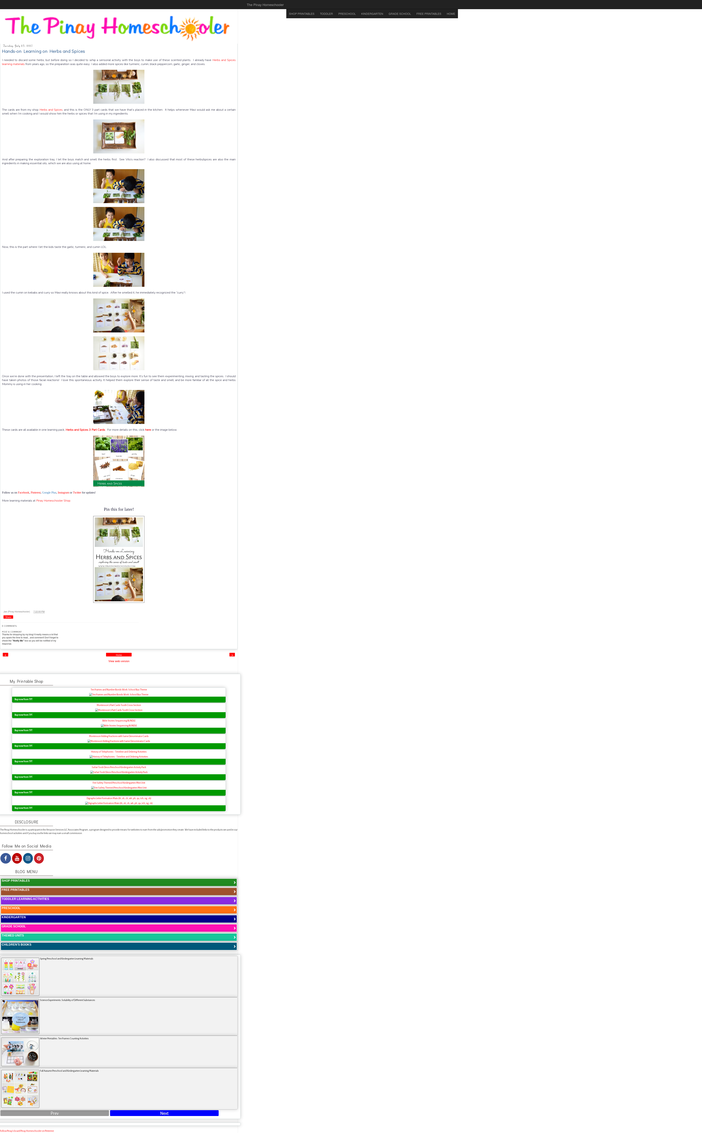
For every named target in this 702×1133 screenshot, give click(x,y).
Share (8, 617)
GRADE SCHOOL (400, 14)
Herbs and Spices (51, 110)
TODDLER (326, 14)
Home (119, 655)
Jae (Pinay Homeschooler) (17, 611)
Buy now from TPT (24, 699)
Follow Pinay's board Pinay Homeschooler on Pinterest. (27, 1131)
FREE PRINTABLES (428, 14)
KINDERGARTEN (372, 14)
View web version (118, 661)
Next (164, 1113)
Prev (55, 1113)
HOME (451, 14)
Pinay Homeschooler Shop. (53, 500)
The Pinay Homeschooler (265, 4)
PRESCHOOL (347, 14)
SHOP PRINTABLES (301, 14)
